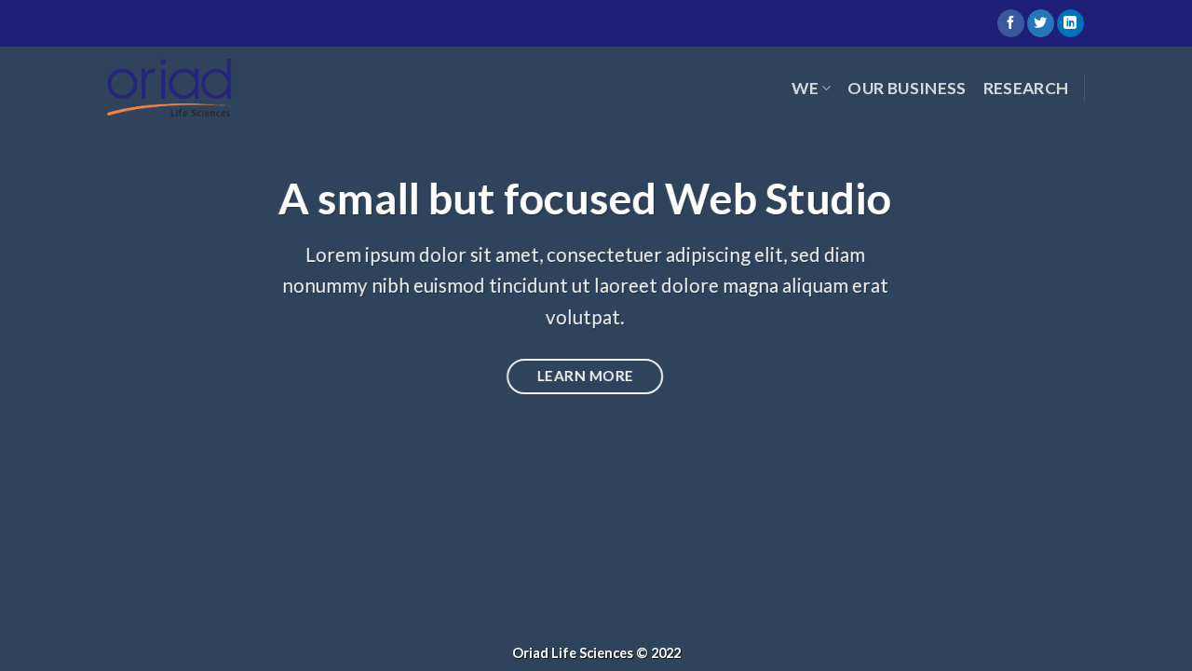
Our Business (906, 88)
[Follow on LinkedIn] (1070, 23)
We (805, 88)
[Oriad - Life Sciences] (170, 88)
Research (1026, 88)
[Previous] (47, 335)
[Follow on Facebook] (1010, 23)
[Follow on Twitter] (1040, 23)
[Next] (1144, 335)
